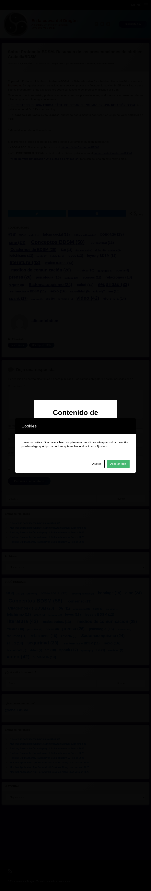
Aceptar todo (118, 463)
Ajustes (96, 463)
